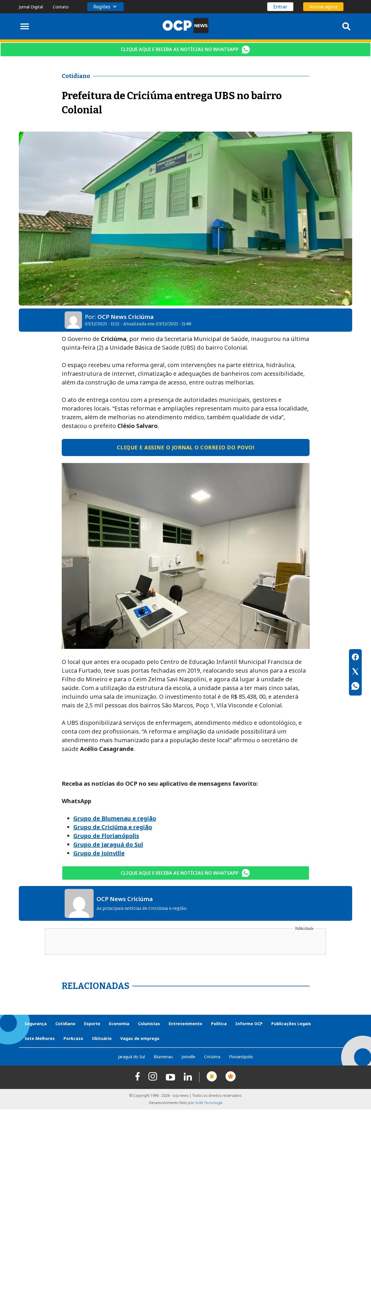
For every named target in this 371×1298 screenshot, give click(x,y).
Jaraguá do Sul (131, 1056)
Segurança (36, 1023)
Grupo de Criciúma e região (112, 827)
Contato (61, 7)
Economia (119, 1023)
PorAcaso (73, 1038)
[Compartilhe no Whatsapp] (355, 687)
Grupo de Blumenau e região (114, 818)
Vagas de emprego (139, 1038)
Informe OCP (249, 1023)
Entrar (280, 6)
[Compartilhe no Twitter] (355, 672)
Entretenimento (185, 1023)
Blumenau (163, 1056)
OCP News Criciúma (125, 317)
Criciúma (212, 1056)
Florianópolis (241, 1056)
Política (219, 1023)
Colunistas (149, 1023)
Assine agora (323, 6)
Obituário (102, 1038)
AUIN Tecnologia (208, 1102)
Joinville (188, 1056)
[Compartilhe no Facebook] (355, 658)
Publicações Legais (291, 1023)
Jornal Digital (31, 7)
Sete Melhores (40, 1038)
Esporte (92, 1023)
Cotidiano (65, 1023)
